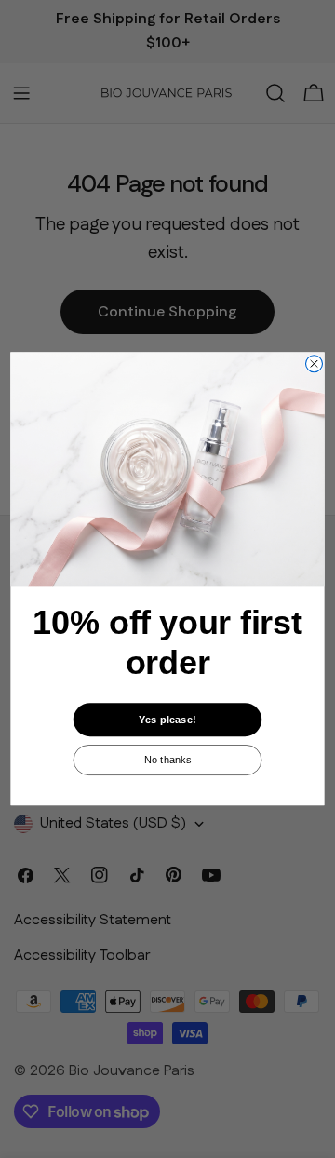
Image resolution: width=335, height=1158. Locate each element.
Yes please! (167, 719)
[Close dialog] (314, 364)
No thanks (168, 759)
